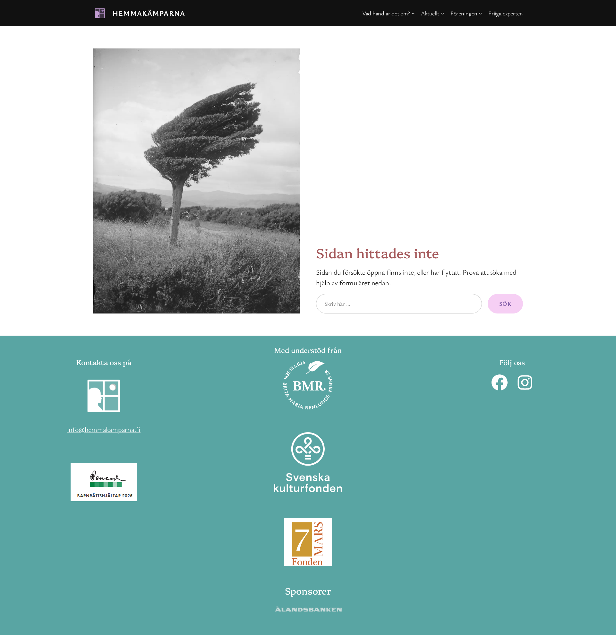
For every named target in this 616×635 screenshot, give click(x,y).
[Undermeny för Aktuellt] (442, 13)
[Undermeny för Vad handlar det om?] (413, 13)
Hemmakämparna (149, 13)
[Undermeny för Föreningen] (480, 13)
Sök (505, 303)
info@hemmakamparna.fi (104, 429)
